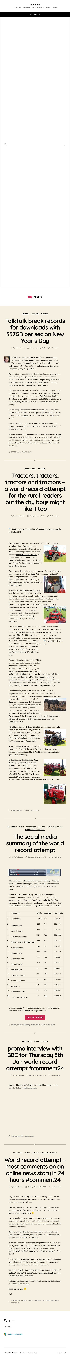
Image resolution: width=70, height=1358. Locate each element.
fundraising (26, 1025)
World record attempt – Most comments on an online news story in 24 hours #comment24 (35, 1169)
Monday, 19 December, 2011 (37, 1187)
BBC (22, 1136)
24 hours (24, 1300)
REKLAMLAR (35, 14)
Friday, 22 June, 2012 (37, 516)
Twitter (47, 1025)
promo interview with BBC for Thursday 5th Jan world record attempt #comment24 (35, 1058)
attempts (17, 768)
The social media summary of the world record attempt (35, 843)
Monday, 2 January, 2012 (37, 1075)
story (12, 1303)
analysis (13, 1025)
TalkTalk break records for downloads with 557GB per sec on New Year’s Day (35, 330)
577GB (13, 452)
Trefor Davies (20, 348)
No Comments (56, 857)
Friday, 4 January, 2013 (37, 348)
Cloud (21, 827)
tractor (31, 810)
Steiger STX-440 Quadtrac (26, 554)
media (33, 1025)
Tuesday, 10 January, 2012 (37, 857)
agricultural (30, 468)
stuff (25, 1085)
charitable (12, 827)
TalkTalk (24, 452)
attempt (13, 810)
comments (37, 1300)
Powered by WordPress (28, 1353)
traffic (30, 452)
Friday (11, 889)
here (59, 434)
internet (44, 314)
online (52, 1300)
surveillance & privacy (35, 829)
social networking (55, 827)
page (26, 1281)
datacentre (31, 827)
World (37, 810)
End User (41, 468)
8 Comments (54, 348)
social (43, 1025)
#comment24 (15, 1136)
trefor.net (35, 4)
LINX (39, 382)
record (19, 452)
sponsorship (40, 1085)
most (43, 1300)
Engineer (25, 314)
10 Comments (54, 516)
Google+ (32, 1251)
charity (19, 1025)
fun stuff (35, 314)
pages (24, 415)
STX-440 (26, 810)
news (47, 1300)
